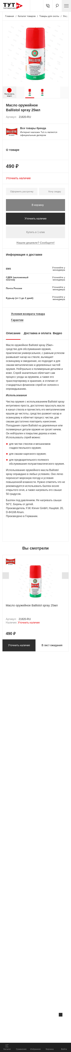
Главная (9, 16)
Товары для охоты (49, 16)
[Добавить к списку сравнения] (55, 117)
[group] (29, 92)
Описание (13, 333)
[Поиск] (57, 6)
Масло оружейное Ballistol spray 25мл (32, 605)
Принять (44, 1036)
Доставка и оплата (37, 333)
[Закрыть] (61, 1015)
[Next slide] (65, 575)
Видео (57, 333)
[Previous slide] (5, 575)
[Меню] (66, 6)
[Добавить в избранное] (62, 117)
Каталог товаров (27, 16)
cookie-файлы (42, 1022)
